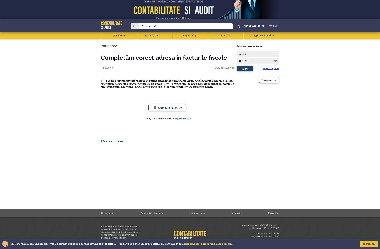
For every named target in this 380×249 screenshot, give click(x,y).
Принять (369, 243)
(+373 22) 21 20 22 (270, 233)
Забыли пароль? (271, 68)
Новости (187, 36)
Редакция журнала (152, 213)
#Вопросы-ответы (112, 141)
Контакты (273, 213)
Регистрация (267, 80)
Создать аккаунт (182, 119)
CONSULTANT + (153, 36)
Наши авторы (197, 213)
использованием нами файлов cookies (208, 243)
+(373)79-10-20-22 (253, 26)
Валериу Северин (224, 67)
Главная (105, 45)
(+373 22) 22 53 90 (270, 236)
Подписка (224, 36)
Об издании (108, 213)
